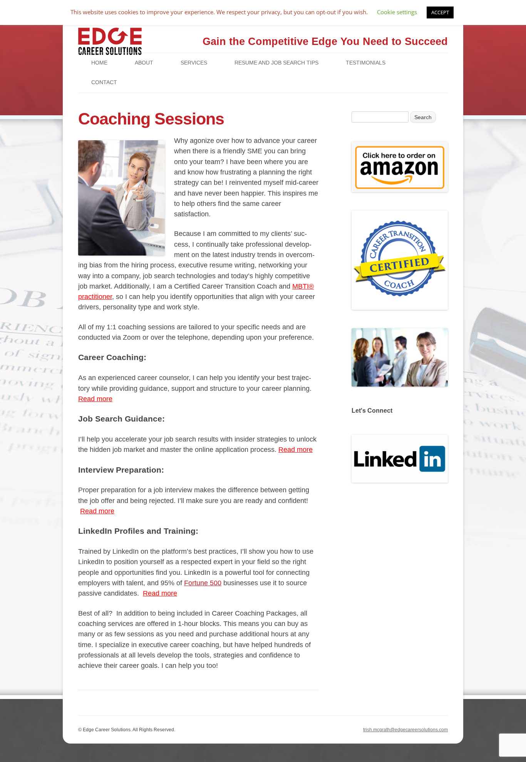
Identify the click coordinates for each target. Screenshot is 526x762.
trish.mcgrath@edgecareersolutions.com (405, 729)
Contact (104, 82)
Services (194, 63)
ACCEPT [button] (440, 12)
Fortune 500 (202, 583)
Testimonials (365, 63)
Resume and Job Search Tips (276, 63)
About (144, 63)
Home (99, 63)
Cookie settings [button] (397, 12)
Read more (95, 399)
